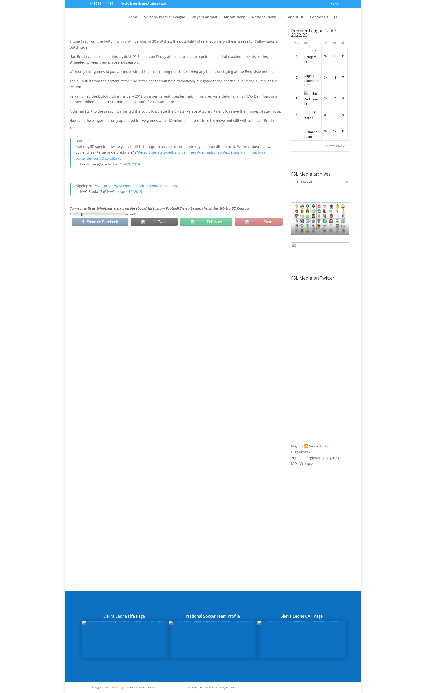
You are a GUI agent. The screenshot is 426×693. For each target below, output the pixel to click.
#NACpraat (103, 185)
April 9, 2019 (129, 164)
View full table (335, 146)
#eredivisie (147, 152)
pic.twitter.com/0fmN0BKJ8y (155, 185)
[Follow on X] (302, 687)
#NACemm (122, 185)
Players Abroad (204, 17)
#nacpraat (257, 152)
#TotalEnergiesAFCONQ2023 (315, 457)
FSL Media (113, 687)
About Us (295, 17)
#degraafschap (209, 152)
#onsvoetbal (167, 152)
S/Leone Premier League (164, 17)
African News (235, 17)
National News (264, 17)
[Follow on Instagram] (312, 687)
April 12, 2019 (131, 191)
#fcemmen (187, 152)
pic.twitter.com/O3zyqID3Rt (98, 158)
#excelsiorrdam (235, 152)
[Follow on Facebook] (292, 687)
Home (334, 4)
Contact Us (319, 17)
